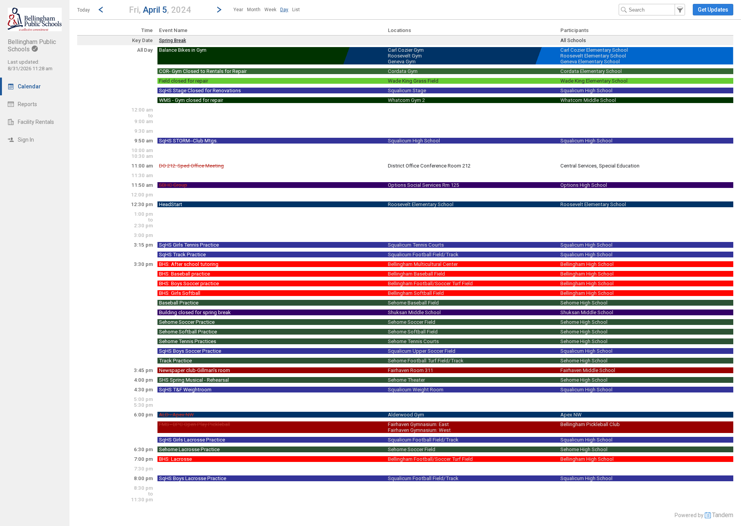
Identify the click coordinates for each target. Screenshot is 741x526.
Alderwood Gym (406, 415)
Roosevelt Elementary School (593, 56)
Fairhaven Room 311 (410, 370)
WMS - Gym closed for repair (191, 100)
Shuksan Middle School (414, 312)
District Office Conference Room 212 (429, 166)
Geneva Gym (402, 61)
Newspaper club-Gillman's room (194, 370)
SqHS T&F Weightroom (185, 389)
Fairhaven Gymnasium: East (418, 424)
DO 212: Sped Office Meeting (191, 166)
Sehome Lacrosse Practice (189, 449)
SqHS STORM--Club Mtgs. (188, 141)
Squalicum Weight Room (415, 389)
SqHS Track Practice (182, 254)
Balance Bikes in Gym (182, 50)
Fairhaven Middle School (587, 370)
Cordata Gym (403, 71)
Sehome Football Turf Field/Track (426, 361)
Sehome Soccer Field (411, 322)
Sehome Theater (406, 380)
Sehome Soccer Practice (187, 322)
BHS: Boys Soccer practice (189, 283)
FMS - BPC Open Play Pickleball (194, 424)
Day (284, 9)
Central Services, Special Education (599, 166)
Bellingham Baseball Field (416, 274)
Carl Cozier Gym (406, 50)
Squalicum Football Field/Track (423, 254)
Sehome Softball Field (413, 332)
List (296, 9)
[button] (160, 9)
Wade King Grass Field (413, 81)
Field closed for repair (183, 81)
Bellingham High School (587, 264)
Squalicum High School (586, 90)
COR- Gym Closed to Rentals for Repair (203, 71)
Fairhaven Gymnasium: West (419, 430)
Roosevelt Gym (405, 56)
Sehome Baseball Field (413, 303)
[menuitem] (238, 9)
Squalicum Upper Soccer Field (421, 351)
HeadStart (170, 204)
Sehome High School (583, 303)
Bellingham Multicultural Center (423, 264)
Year (238, 9)
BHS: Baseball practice (184, 274)
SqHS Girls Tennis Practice (189, 245)
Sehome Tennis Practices (187, 341)
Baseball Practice (178, 303)
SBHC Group (173, 185)
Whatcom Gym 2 (406, 100)
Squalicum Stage (407, 90)
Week (270, 9)
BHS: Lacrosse (175, 459)
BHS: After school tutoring (188, 264)
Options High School (583, 185)
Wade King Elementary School (594, 81)
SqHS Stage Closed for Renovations (200, 90)
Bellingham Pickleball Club (590, 424)
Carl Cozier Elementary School (594, 50)
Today (83, 10)
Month (254, 9)
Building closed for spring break (195, 312)
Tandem (722, 515)
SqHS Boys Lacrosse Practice (192, 478)
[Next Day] (219, 10)
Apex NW (571, 415)
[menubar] (266, 9)
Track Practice (175, 361)
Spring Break (172, 40)
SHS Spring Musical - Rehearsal (194, 380)
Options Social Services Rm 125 (423, 185)
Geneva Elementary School (590, 61)
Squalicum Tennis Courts (416, 245)
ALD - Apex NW (176, 415)
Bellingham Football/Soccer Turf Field (430, 283)
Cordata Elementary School (591, 71)
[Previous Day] (101, 10)
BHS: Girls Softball (179, 293)
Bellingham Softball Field (416, 293)
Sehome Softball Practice (188, 332)
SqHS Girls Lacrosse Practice (192, 440)
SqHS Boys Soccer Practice (190, 351)
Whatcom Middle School (588, 100)
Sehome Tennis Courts (413, 341)
